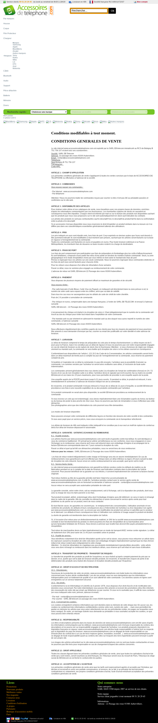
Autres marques (19, 53)
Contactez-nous (13, 697)
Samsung (17, 45)
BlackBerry (17, 49)
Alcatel (15, 51)
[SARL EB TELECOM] (28, 15)
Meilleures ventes (14, 692)
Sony (15, 55)
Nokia (15, 58)
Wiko (15, 60)
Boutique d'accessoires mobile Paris (19, 713)
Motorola (16, 68)
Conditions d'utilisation (16, 703)
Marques (16, 43)
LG (14, 62)
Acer (15, 66)
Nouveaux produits (14, 689)
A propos (10, 706)
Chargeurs (8, 56)
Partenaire (10, 708)
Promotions (11, 686)
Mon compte (142, 2)
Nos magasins (12, 694)
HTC (15, 64)
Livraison (10, 700)
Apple (15, 47)
